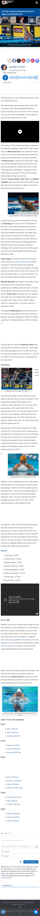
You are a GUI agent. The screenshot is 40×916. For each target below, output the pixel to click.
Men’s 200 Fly (12, 801)
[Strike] (10, 846)
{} (25, 846)
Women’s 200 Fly (13, 817)
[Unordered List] (15, 846)
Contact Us (6, 902)
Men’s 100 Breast (13, 749)
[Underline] (7, 846)
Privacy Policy (29, 902)
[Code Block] (20, 846)
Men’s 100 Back (13, 784)
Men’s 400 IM (12, 729)
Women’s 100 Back (14, 781)
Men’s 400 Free (13, 732)
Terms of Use (6, 878)
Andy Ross (18, 67)
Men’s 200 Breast (13, 813)
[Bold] (3, 846)
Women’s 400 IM (13, 736)
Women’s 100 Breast (15, 788)
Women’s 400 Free (14, 752)
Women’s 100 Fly (13, 745)
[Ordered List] (12, 846)
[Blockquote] (17, 846)
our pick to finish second (21, 262)
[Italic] (5, 846)
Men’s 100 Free (13, 821)
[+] (27, 846)
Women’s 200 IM (13, 804)
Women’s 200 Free (14, 797)
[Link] (22, 846)
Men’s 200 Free (13, 777)
